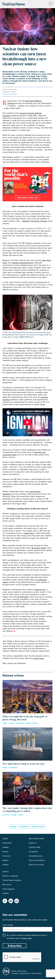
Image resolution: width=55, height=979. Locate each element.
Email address (8, 925)
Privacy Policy (27, 938)
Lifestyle (6, 847)
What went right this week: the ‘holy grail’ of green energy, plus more (25, 718)
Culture (5, 723)
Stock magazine (9, 889)
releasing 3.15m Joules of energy (34, 221)
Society (35, 723)
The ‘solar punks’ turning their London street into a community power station (27, 809)
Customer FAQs (34, 847)
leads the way (40, 589)
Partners (6, 871)
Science (5, 852)
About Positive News (36, 838)
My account (7, 885)
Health (28, 723)
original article (38, 658)
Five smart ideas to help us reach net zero (24, 764)
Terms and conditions (37, 860)
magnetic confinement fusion (23, 263)
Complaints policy (35, 856)
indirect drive (29, 533)
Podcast (6, 865)
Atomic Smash (21, 971)
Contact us (33, 843)
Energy (5, 94)
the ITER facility (23, 597)
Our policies (33, 852)
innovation (24, 826)
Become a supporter (10, 876)
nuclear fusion (38, 826)
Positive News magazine (12, 880)
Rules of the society (36, 865)
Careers (6, 893)
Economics (6, 815)
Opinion (5, 860)
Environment (12, 94)
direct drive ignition (39, 548)
